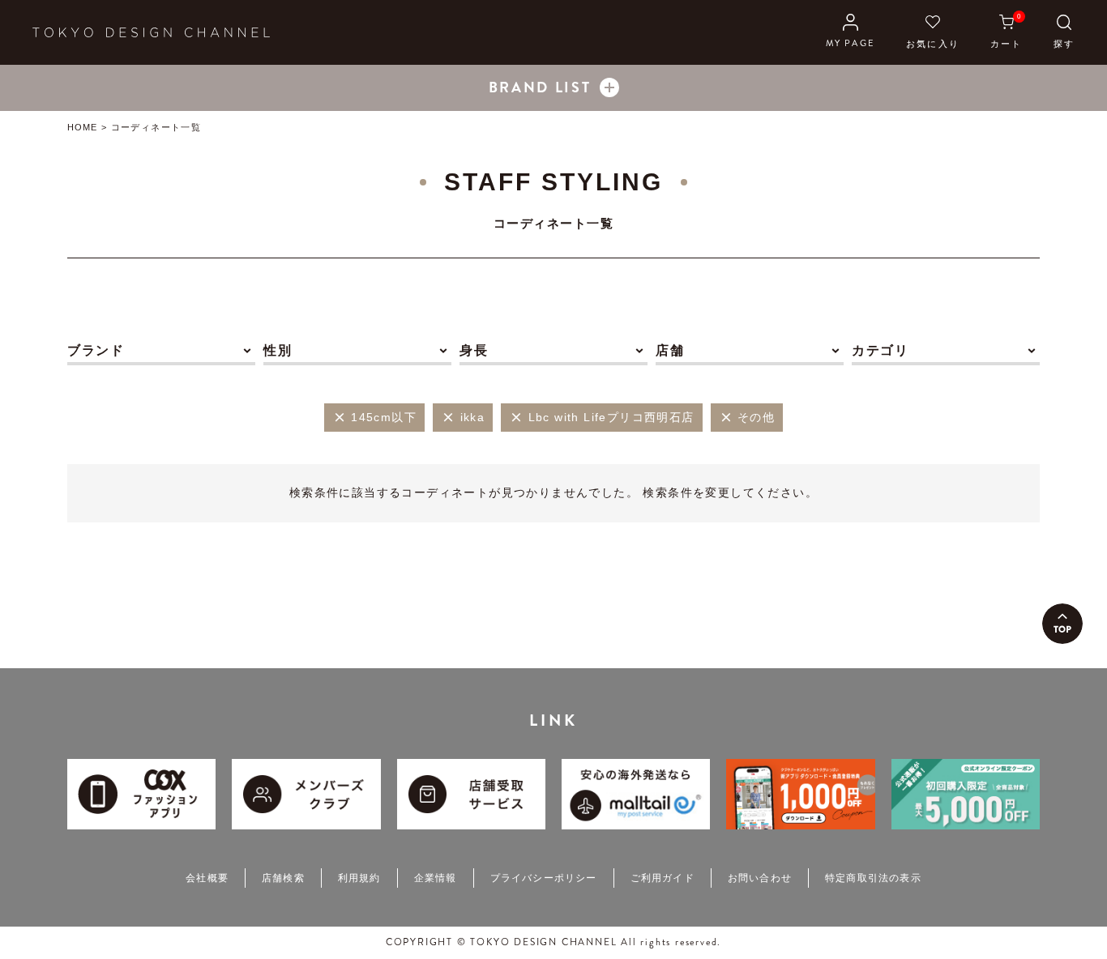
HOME (82, 127)
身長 (473, 350)
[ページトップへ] (1062, 623)
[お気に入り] (933, 32)
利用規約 (359, 878)
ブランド (95, 350)
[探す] (1064, 32)
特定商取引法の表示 (873, 878)
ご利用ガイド (662, 878)
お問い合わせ (760, 878)
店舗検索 (283, 878)
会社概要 (207, 878)
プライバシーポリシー (543, 878)
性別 (277, 350)
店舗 (670, 350)
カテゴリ (880, 350)
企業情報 (435, 878)
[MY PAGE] (850, 32)
